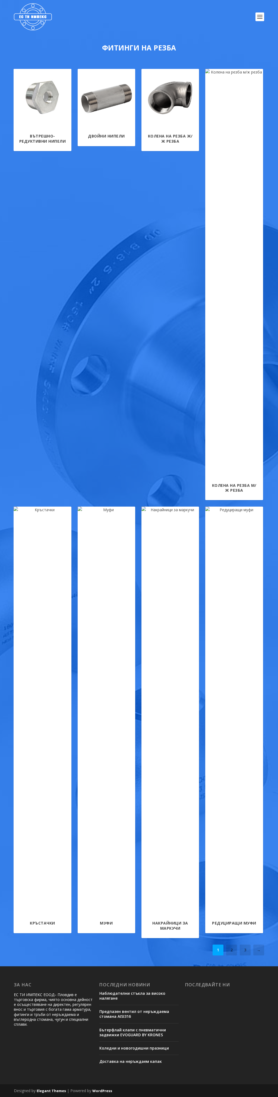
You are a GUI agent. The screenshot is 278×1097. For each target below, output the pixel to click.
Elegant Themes (51, 1090)
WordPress (102, 1090)
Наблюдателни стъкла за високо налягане (132, 996)
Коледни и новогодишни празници (134, 1048)
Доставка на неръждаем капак (130, 1061)
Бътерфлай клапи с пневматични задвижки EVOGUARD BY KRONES (132, 1032)
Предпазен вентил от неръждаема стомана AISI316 (134, 1014)
